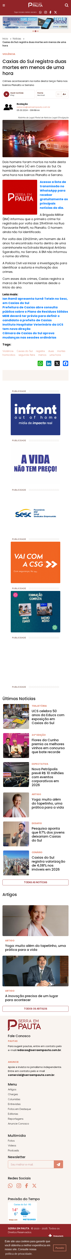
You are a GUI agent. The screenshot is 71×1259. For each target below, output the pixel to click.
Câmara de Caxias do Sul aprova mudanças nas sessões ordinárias (29, 335)
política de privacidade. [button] (18, 1253)
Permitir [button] (59, 1248)
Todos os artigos (35, 1008)
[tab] (33, 31)
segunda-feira (26, 354)
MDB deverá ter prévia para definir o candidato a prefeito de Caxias (31, 318)
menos (42, 354)
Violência (7, 351)
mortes (60, 351)
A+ (64, 94)
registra (40, 351)
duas (50, 351)
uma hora (55, 354)
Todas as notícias (35, 882)
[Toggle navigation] (3, 5)
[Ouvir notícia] (6, 94)
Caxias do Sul (24, 351)
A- (58, 94)
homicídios (8, 354)
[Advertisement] (27, 661)
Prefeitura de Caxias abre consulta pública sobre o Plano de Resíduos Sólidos (35, 309)
